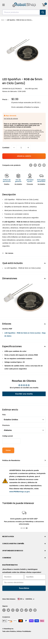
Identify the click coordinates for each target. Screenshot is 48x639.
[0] (43, 4)
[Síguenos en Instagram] (12, 610)
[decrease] (14, 147)
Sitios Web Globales (8, 599)
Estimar (8, 450)
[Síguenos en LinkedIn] (30, 610)
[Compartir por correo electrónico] (44, 165)
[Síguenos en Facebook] (4, 610)
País (4, 415)
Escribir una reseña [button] (24, 394)
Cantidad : (6, 147)
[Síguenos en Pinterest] (17, 610)
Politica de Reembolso (11, 460)
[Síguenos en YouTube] (21, 610)
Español (29, 599)
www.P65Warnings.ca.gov (19, 491)
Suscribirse (24, 588)
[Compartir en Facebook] (30, 165)
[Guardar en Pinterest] (35, 165)
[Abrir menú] (3, 5)
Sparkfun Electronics (12, 88)
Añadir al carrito (24, 156)
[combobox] (21, 12)
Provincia (6, 425)
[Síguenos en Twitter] (8, 610)
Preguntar (30, 184)
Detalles (6, 184)
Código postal (7, 436)
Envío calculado (17, 107)
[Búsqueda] (43, 12)
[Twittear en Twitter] (39, 165)
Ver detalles (18, 184)
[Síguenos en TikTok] (26, 610)
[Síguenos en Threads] (35, 610)
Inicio (2, 20)
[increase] (28, 147)
